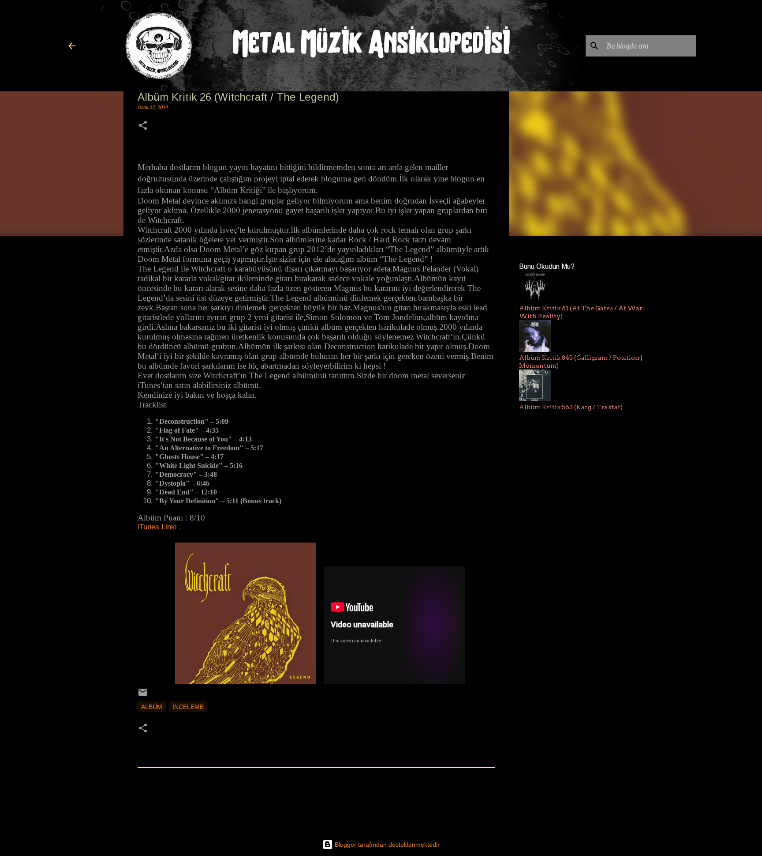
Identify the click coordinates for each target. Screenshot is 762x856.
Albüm (151, 706)
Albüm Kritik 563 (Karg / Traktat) (571, 407)
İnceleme (188, 706)
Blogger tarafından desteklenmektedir (386, 844)
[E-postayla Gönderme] (143, 695)
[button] (143, 126)
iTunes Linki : (159, 527)
